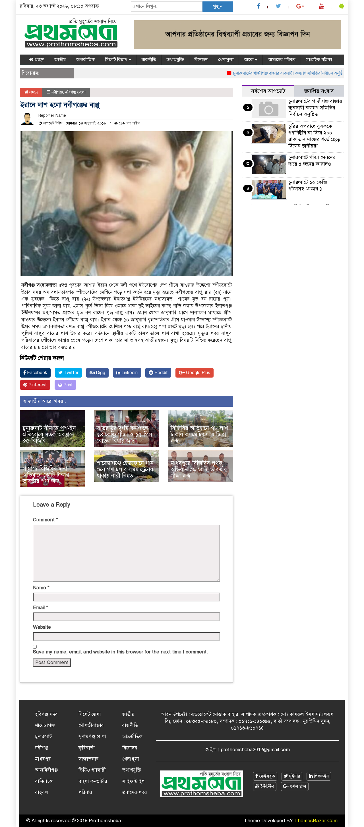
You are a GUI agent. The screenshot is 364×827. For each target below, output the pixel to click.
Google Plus (197, 373)
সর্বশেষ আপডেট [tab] (268, 91)
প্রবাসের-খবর (134, 792)
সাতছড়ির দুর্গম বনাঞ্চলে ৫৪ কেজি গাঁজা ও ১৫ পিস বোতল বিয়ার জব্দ (124, 434)
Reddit (160, 373)
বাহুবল (41, 792)
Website (42, 627)
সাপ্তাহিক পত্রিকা (319, 60)
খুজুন (217, 6)
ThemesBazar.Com (316, 821)
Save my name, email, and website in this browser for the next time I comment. (120, 652)
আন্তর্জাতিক (85, 60)
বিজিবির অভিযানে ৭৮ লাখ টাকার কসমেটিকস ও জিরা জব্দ (199, 434)
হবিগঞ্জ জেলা (75, 92)
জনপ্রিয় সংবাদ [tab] (319, 91)
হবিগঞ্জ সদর (46, 714)
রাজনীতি (149, 60)
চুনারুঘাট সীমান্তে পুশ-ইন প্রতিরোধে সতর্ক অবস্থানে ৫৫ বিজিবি (49, 434)
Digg (100, 373)
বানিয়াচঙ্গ (44, 781)
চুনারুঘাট (43, 736)
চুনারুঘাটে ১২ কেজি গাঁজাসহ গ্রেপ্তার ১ (307, 185)
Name (41, 588)
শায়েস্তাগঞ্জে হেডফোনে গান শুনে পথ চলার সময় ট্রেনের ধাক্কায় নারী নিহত (125, 469)
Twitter (70, 373)
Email (40, 608)
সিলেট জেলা (89, 714)
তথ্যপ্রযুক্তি (175, 60)
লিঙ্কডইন (321, 776)
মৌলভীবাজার (91, 725)
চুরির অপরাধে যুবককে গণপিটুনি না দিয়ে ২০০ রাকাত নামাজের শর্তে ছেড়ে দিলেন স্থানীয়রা (314, 136)
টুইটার (294, 776)
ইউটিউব (266, 786)
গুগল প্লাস (297, 786)
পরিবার (85, 792)
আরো (249, 60)
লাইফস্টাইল (133, 781)
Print (67, 385)
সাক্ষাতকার (88, 759)
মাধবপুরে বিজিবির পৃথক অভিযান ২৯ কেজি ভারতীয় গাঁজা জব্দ (199, 469)
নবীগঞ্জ (57, 92)
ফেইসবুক (266, 776)
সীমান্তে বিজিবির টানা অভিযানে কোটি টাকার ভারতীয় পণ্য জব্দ (46, 475)
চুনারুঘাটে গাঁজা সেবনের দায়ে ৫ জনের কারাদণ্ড (312, 160)
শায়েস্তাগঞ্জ (45, 725)
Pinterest (37, 385)
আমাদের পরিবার (281, 60)
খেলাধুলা (225, 60)
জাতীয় (60, 60)
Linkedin (129, 373)
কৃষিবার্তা (86, 748)
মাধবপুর (43, 759)
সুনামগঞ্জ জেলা (92, 736)
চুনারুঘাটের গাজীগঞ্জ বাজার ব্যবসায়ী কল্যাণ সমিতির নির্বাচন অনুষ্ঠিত (276, 73)
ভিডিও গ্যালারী (92, 770)
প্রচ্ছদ (39, 60)
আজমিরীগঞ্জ (46, 770)
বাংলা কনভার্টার (92, 781)
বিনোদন (201, 60)
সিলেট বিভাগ (116, 60)
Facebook (36, 373)
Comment (45, 520)
